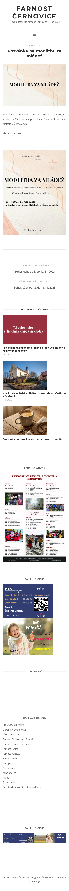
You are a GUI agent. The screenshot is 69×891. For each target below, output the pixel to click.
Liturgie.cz (8, 763)
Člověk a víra (9, 782)
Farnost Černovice (34, 12)
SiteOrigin (35, 881)
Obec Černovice (11, 734)
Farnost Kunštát (11, 753)
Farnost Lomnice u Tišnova (17, 744)
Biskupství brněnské (13, 724)
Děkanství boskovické (14, 729)
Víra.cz (6, 777)
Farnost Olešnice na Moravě (18, 739)
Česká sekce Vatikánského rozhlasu (22, 787)
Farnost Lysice (10, 748)
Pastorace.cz (9, 768)
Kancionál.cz (9, 772)
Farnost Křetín (10, 758)
